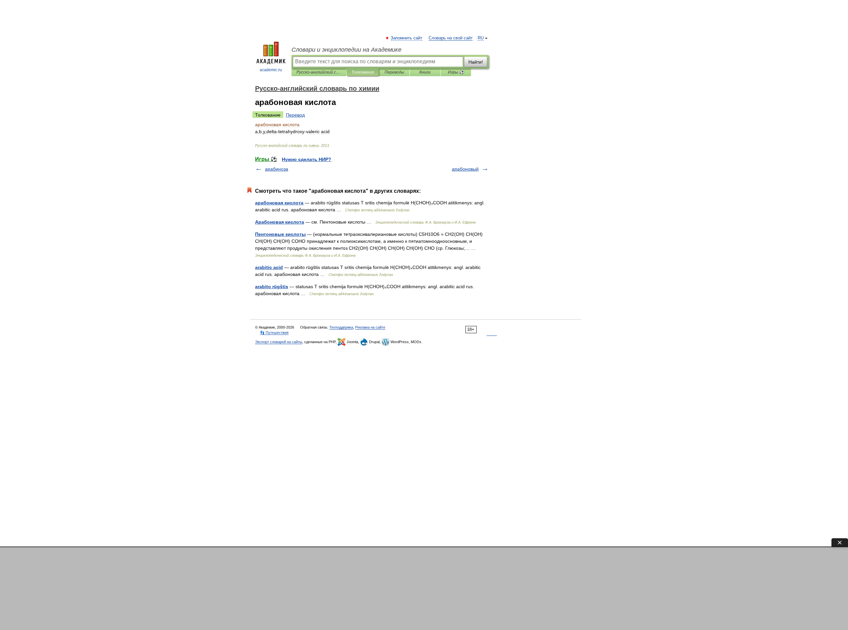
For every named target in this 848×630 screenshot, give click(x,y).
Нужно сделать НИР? (306, 159)
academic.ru (271, 70)
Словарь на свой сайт (451, 38)
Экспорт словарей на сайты (278, 342)
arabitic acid (269, 267)
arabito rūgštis (271, 286)
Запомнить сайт (406, 38)
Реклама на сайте (370, 327)
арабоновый (465, 169)
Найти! (475, 62)
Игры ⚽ (456, 72)
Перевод (295, 115)
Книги (425, 72)
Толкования (362, 72)
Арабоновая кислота (279, 222)
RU (481, 38)
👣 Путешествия (274, 333)
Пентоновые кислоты (280, 234)
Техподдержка (341, 327)
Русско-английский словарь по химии (318, 72)
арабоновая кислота (279, 202)
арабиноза (276, 169)
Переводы (394, 72)
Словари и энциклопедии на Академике (346, 49)
